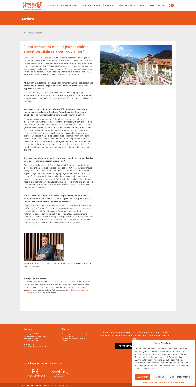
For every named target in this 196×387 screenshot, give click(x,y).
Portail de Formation (70, 5)
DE (168, 5)
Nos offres (52, 5)
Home (30, 32)
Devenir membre (156, 5)
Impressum (179, 382)
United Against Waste (32, 5)
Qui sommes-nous (125, 5)
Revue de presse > (68, 336)
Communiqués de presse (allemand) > (75, 334)
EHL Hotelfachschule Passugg (38, 57)
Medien (38, 32)
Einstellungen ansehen (180, 376)
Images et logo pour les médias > (73, 338)
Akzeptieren (142, 376)
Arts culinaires (72, 69)
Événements (108, 5)
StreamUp (141, 5)
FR (172, 5)
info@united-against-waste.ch (36, 346)
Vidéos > (65, 341)
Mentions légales (74, 385)
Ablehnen (159, 376)
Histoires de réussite (91, 5)
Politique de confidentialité (164, 382)
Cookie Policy (148, 382)
